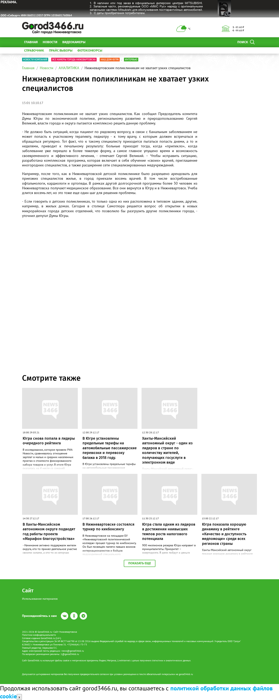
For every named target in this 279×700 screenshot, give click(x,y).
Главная (31, 42)
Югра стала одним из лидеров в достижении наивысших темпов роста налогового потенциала (168, 531)
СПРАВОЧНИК (34, 50)
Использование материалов (40, 599)
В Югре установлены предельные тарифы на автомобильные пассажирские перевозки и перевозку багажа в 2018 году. (110, 448)
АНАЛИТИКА (69, 67)
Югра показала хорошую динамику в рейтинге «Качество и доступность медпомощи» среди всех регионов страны (224, 534)
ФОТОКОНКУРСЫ (89, 50)
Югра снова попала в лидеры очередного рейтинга (49, 440)
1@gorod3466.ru (70, 654)
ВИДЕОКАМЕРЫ (73, 42)
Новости (50, 42)
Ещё (93, 42)
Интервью (131, 59)
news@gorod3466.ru (72, 650)
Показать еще (139, 563)
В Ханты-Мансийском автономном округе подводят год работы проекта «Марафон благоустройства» (49, 531)
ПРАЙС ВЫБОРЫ (61, 50)
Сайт (27, 590)
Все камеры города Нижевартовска (74, 59)
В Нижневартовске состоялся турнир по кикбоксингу (108, 526)
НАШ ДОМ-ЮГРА (110, 59)
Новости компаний (35, 59)
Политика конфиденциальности (39, 634)
